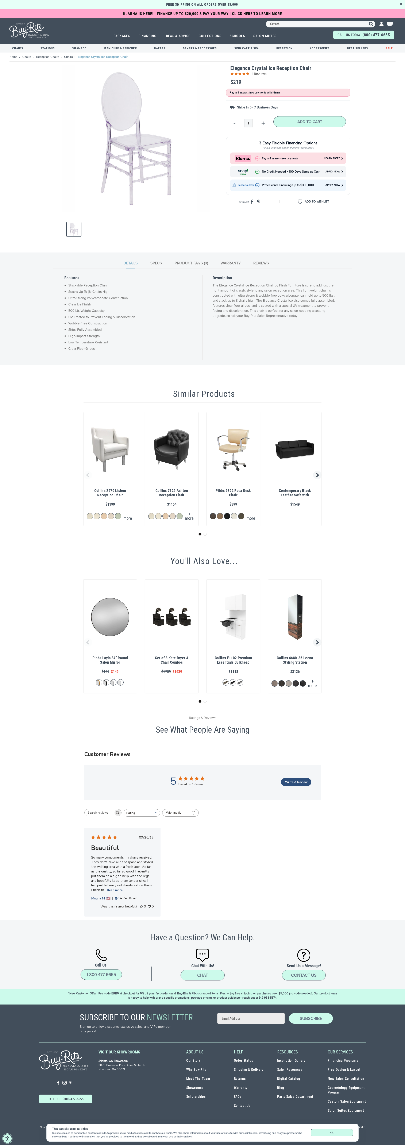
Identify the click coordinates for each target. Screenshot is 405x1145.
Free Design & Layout (344, 1070)
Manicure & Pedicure (120, 48)
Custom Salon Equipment (347, 1101)
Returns (240, 1079)
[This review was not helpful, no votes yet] (149, 906)
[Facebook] (58, 1083)
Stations (47, 48)
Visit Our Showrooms (119, 1052)
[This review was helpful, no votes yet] (141, 906)
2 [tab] (205, 534)
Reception (284, 48)
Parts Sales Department (295, 1097)
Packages (121, 36)
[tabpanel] (202, 317)
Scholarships (196, 1097)
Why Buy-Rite (196, 1070)
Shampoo (79, 48)
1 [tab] (199, 534)
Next (318, 475)
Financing (148, 36)
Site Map (45, 1127)
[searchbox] (99, 812)
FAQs (238, 1097)
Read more (115, 890)
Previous (87, 475)
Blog (280, 1088)
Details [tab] (130, 263)
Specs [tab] (156, 263)
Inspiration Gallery (291, 1061)
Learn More (332, 158)
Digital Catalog (288, 1079)
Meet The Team (198, 1079)
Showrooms (194, 1088)
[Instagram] (64, 1083)
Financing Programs (343, 1061)
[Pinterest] (71, 1083)
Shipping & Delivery (249, 1070)
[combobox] (320, 24)
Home (13, 56)
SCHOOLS (237, 36)
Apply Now (332, 171)
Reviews (261, 263)
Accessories (320, 48)
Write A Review (296, 782)
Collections (210, 36)
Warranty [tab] (231, 263)
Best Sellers (357, 48)
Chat (202, 975)
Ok (331, 1132)
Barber (160, 48)
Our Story (193, 1061)
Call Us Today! (364, 34)
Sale (389, 48)
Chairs (17, 48)
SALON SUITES (264, 36)
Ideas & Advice (177, 36)
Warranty (241, 1088)
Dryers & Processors (200, 48)
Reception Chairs (48, 56)
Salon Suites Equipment (346, 1111)
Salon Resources (289, 1070)
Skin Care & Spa (246, 48)
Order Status (243, 1061)
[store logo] (29, 30)
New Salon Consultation (346, 1079)
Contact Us (304, 975)
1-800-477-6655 (101, 974)
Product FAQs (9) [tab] (191, 263)
